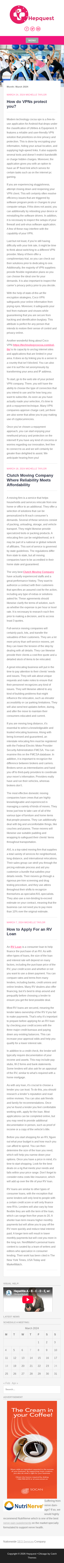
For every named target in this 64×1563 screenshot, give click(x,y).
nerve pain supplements (17, 1523)
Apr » (15, 1383)
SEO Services (25, 1541)
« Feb (6, 1383)
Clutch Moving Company (38, 572)
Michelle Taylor (36, 94)
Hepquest (31, 1553)
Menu (32, 40)
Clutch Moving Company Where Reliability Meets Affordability (30, 480)
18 (6, 1366)
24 (55, 1366)
